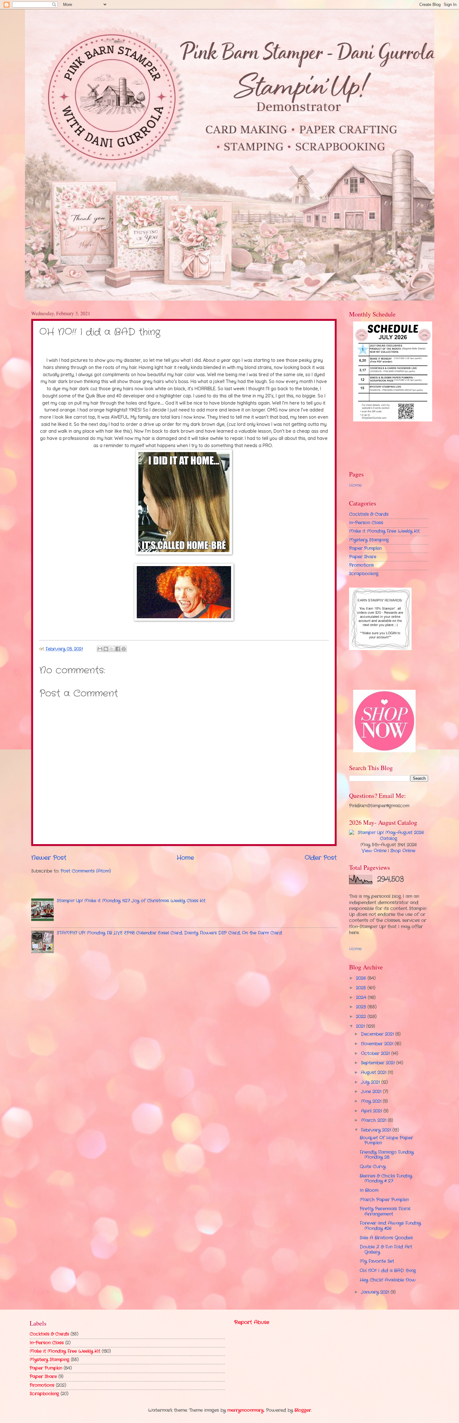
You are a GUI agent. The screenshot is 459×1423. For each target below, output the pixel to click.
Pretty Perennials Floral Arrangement (385, 1211)
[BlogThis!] (106, 649)
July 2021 (371, 1082)
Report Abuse (251, 1322)
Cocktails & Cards (368, 514)
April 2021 (372, 1111)
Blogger (302, 1410)
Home (185, 857)
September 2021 (378, 1063)
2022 (362, 1017)
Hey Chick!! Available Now (388, 1280)
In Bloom (369, 1190)
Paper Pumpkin (365, 548)
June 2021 (372, 1092)
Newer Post (48, 857)
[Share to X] (112, 649)
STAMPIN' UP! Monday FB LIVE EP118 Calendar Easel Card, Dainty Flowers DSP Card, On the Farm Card (169, 933)
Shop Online (402, 851)
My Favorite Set (377, 1261)
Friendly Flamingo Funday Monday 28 (387, 1155)
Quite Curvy (373, 1167)
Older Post (321, 857)
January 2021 (376, 1292)
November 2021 (378, 1044)
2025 (362, 988)
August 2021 (374, 1073)
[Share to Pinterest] (124, 649)
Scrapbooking (363, 574)
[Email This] (100, 649)
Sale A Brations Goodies (386, 1238)
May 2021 (372, 1101)
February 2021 (376, 1130)
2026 (362, 978)
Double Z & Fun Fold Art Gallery (386, 1249)
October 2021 (376, 1054)
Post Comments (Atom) (86, 871)
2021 (361, 1026)
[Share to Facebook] (118, 649)
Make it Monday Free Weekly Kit (384, 531)
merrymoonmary (245, 1410)
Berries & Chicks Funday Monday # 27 (386, 1178)
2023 (362, 1007)
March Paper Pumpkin (384, 1200)
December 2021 (378, 1034)
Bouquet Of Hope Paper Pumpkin (386, 1140)
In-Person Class (366, 523)
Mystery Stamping (369, 540)
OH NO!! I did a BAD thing (388, 1271)
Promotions (361, 565)
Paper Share (362, 557)
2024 (362, 998)
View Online (374, 851)
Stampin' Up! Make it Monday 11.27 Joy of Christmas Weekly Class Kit (131, 901)
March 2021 (374, 1120)
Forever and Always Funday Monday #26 (390, 1225)
